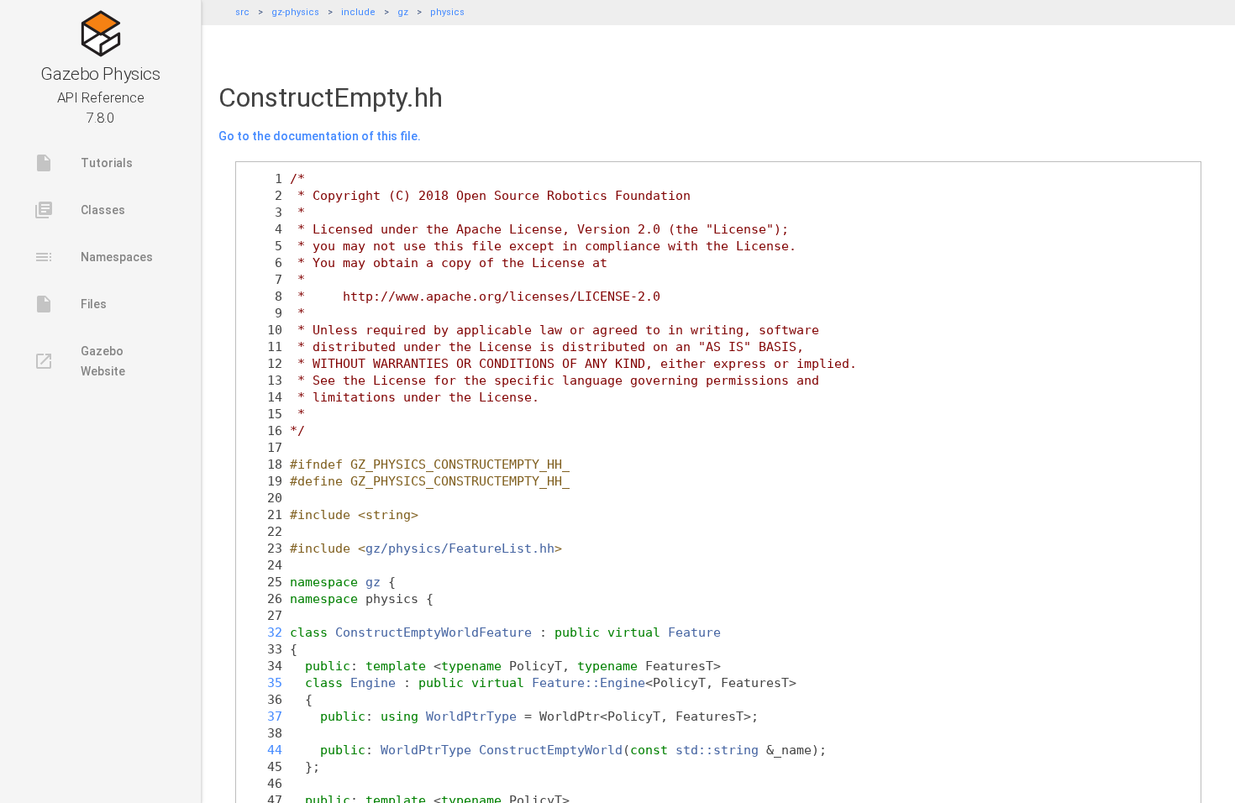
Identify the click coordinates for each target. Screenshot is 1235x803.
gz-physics (295, 12)
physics (447, 12)
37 (263, 716)
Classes (79, 210)
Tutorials (83, 163)
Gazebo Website (79, 361)
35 (263, 682)
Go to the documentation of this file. (319, 136)
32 (263, 632)
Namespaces (93, 257)
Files (70, 304)
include (358, 12)
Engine (373, 682)
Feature (694, 632)
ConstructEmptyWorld (551, 750)
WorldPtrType (471, 716)
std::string (717, 750)
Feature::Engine (588, 682)
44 (263, 750)
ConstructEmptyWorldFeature (433, 632)
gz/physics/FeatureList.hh (459, 548)
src (242, 12)
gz (402, 12)
